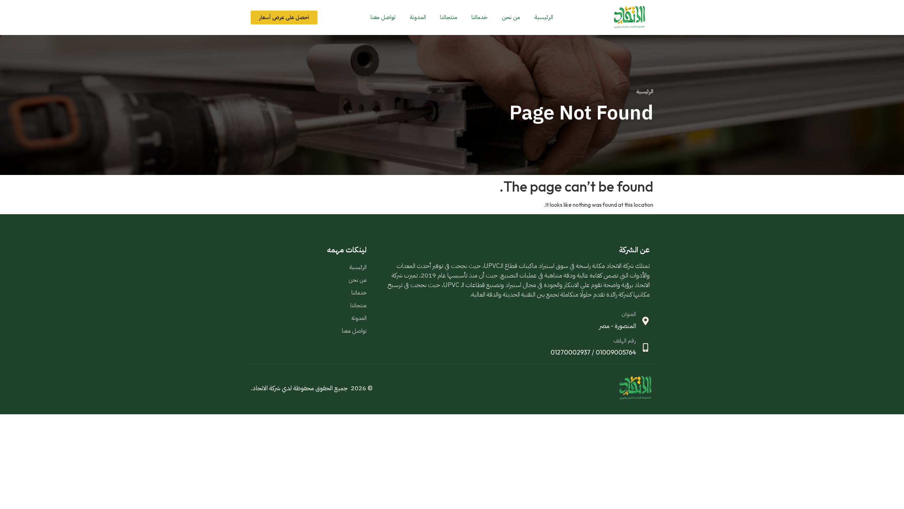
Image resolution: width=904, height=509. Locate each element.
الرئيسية (543, 17)
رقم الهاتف (624, 341)
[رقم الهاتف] (645, 347)
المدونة (418, 17)
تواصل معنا (383, 17)
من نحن (511, 17)
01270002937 (570, 352)
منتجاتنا (448, 17)
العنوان (629, 314)
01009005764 (616, 352)
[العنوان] (645, 321)
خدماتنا (479, 17)
